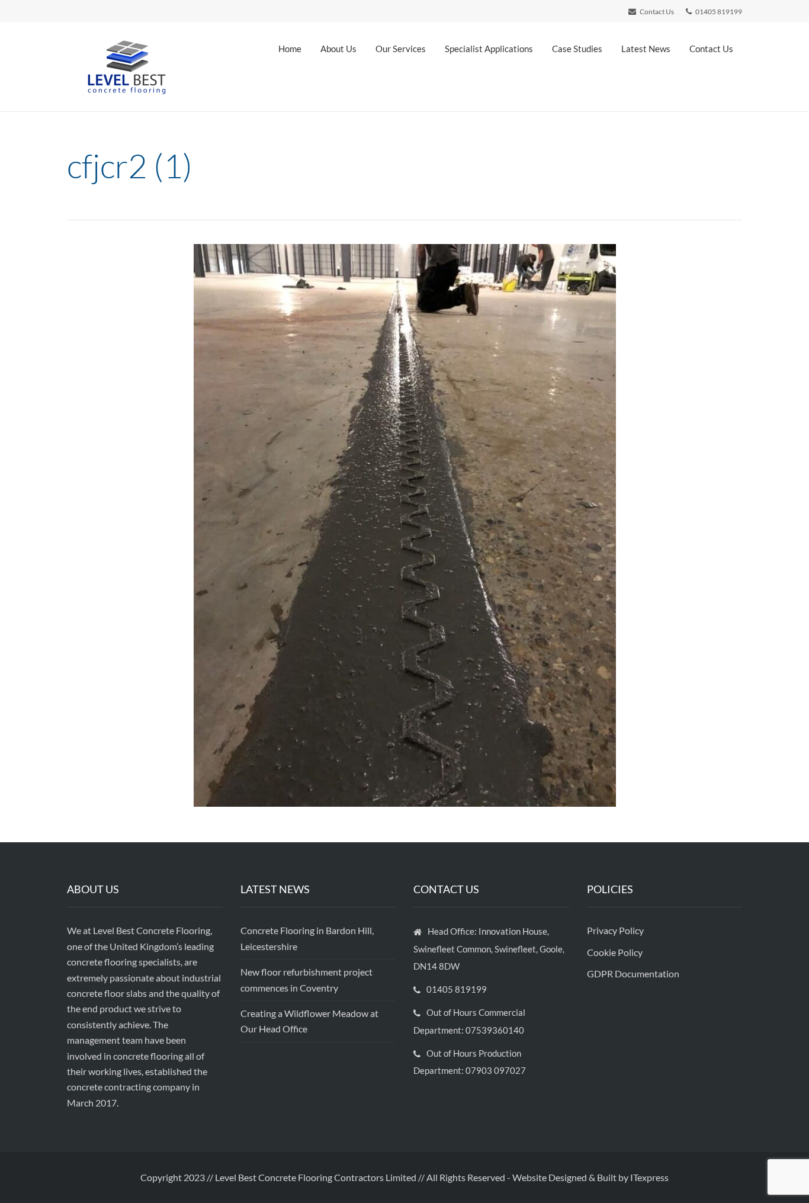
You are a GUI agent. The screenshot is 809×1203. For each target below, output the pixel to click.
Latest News (645, 48)
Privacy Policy (616, 930)
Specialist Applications (489, 48)
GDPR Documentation (633, 973)
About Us (338, 48)
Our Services (400, 48)
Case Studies (577, 48)
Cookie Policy (615, 952)
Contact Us (711, 48)
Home (289, 48)
